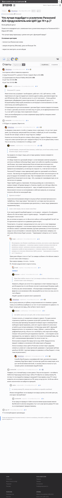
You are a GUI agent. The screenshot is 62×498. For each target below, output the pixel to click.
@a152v (25, 398)
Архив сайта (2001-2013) (42, 496)
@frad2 (21, 267)
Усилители (5, 14)
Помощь (38, 481)
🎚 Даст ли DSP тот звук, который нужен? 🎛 (14, 1)
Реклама (8, 486)
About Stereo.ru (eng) (11, 481)
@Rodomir (20, 239)
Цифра (12, 14)
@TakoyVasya (17, 86)
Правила (38, 479)
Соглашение (39, 484)
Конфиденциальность (42, 486)
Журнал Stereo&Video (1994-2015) (45, 494)
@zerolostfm (19, 127)
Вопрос (4, 11)
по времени (55, 64)
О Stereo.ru (9, 479)
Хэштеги (8, 496)
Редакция (8, 484)
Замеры (14, 270)
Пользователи (10, 494)
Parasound (18, 14)
